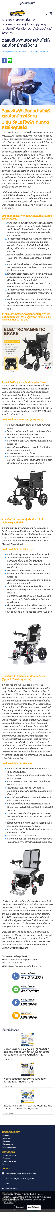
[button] (44, 13)
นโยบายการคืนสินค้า (9, 1161)
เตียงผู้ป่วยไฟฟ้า (7, 1144)
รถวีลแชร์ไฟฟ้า (17, 914)
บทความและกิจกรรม (9, 1155)
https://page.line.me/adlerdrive (24, 966)
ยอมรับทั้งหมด (33, 1207)
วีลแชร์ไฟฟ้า (13, 111)
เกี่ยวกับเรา (6, 1158)
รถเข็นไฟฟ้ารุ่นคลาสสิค (18, 419)
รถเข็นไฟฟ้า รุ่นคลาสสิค (16, 382)
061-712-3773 (15, 962)
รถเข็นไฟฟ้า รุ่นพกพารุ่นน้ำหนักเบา (21, 519)
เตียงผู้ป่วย (6, 1141)
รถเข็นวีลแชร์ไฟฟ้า (27, 923)
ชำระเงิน (4, 1164)
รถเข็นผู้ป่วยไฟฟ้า (33, 914)
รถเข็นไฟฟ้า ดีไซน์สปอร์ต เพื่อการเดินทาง (25, 676)
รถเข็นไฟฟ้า (13, 132)
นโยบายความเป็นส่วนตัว (31, 1199)
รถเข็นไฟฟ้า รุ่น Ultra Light (21, 549)
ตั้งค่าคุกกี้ (19, 1207)
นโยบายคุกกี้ (8, 1202)
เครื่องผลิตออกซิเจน (9, 1147)
